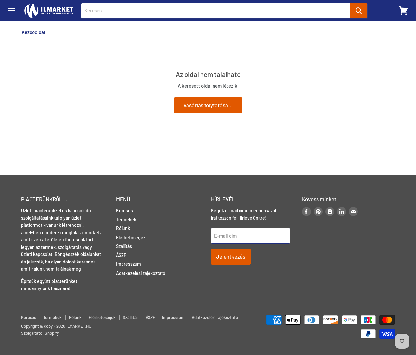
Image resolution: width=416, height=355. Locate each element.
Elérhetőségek (131, 237)
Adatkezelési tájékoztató (140, 273)
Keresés (124, 210)
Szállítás (124, 246)
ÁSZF (121, 255)
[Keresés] (358, 10)
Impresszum (128, 264)
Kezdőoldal (33, 32)
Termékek (126, 219)
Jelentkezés (230, 256)
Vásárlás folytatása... (208, 105)
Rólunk (123, 228)
